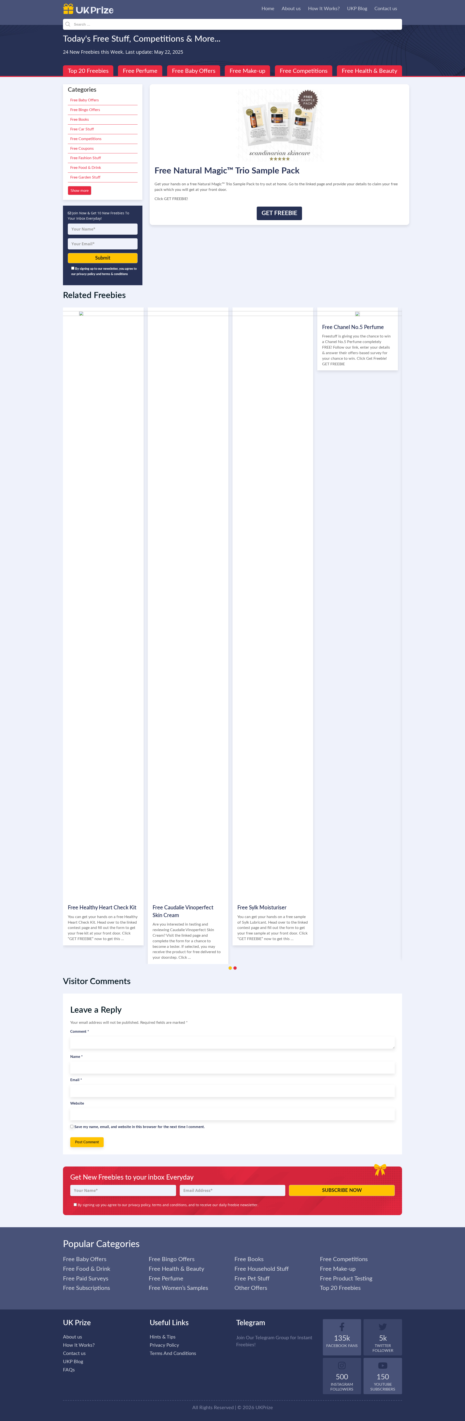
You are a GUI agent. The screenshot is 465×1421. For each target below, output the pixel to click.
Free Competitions (303, 71)
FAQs (69, 1370)
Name (76, 1057)
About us (291, 8)
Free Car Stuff (82, 129)
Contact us (385, 8)
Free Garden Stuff (85, 177)
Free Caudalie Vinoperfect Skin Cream (183, 911)
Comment (79, 1031)
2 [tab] (235, 968)
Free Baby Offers (193, 71)
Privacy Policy (164, 1345)
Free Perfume (140, 71)
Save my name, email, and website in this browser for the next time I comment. (139, 1127)
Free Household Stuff (261, 1269)
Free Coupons (82, 148)
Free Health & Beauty (369, 71)
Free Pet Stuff (252, 1278)
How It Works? (324, 8)
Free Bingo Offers (85, 110)
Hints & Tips (163, 1337)
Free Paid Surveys (85, 1278)
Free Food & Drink (85, 168)
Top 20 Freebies (88, 71)
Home (268, 8)
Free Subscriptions (86, 1288)
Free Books (79, 119)
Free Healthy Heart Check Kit (102, 907)
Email (76, 1080)
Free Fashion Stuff (85, 158)
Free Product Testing (346, 1278)
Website (77, 1103)
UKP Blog (357, 8)
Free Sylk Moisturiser (262, 907)
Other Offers (250, 1288)
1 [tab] (230, 968)
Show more (79, 190)
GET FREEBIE (279, 213)
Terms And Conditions (173, 1353)
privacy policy (139, 1205)
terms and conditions (169, 1205)
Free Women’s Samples (178, 1288)
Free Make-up (247, 71)
